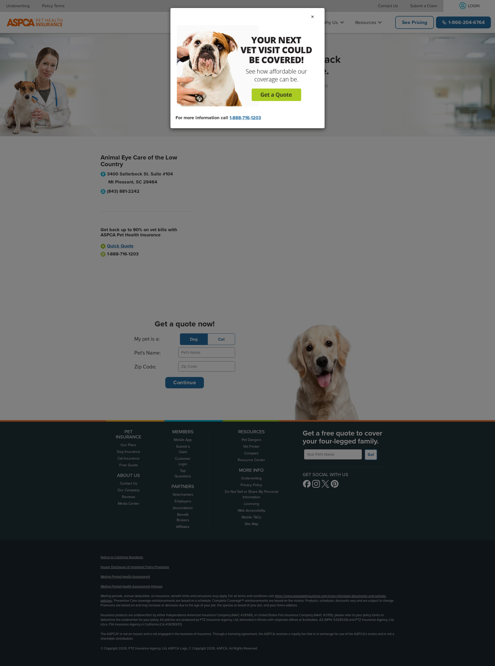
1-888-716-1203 (245, 118)
